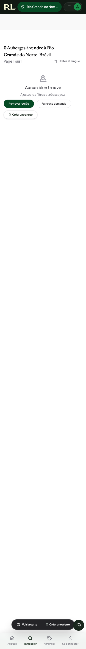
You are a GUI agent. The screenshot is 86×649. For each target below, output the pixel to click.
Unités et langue (69, 61)
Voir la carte (29, 624)
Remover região (18, 103)
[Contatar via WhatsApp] (78, 625)
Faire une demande (54, 103)
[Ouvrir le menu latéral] (73, 6)
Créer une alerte (22, 114)
